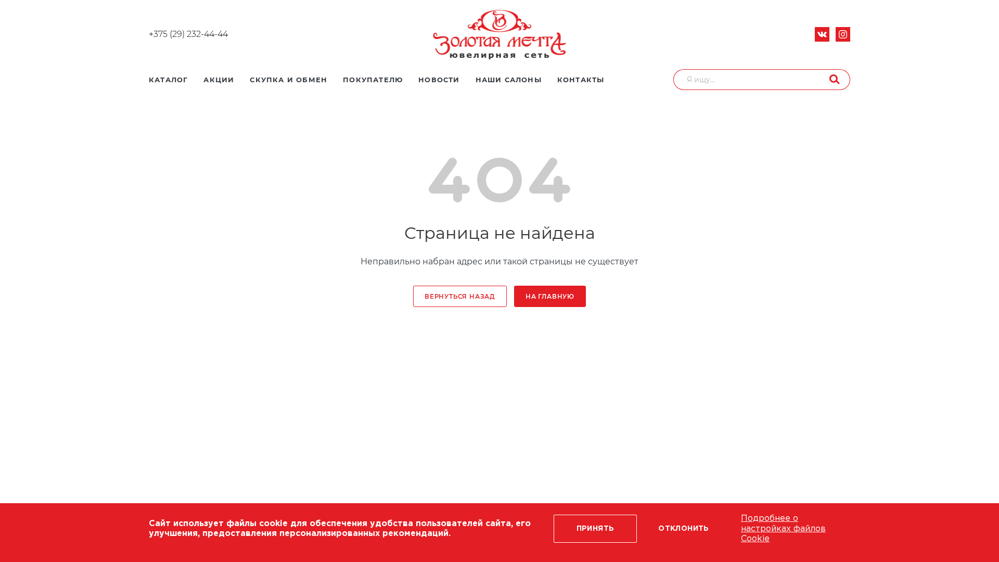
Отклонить (683, 529)
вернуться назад (460, 296)
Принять (595, 529)
